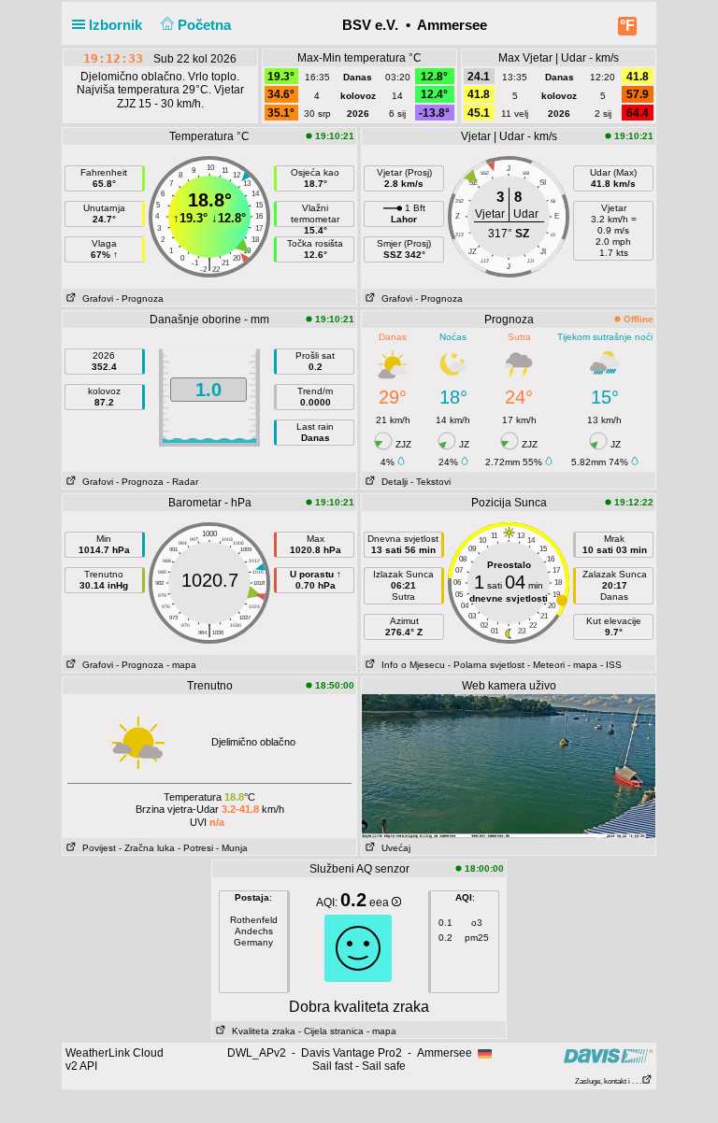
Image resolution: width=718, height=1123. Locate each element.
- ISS (611, 665)
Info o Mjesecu (410, 665)
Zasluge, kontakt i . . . (608, 1081)
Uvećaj (393, 848)
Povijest (96, 848)
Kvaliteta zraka (260, 1031)
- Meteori (546, 665)
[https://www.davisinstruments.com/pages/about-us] (608, 1055)
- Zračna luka (147, 848)
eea (380, 902)
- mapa (181, 665)
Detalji (392, 481)
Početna (206, 25)
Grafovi (95, 298)
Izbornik (117, 25)
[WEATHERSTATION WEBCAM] (508, 765)
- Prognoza (140, 298)
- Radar (182, 481)
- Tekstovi (430, 481)
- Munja (232, 848)
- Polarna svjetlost (486, 665)
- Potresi (195, 848)
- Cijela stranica (331, 1031)
